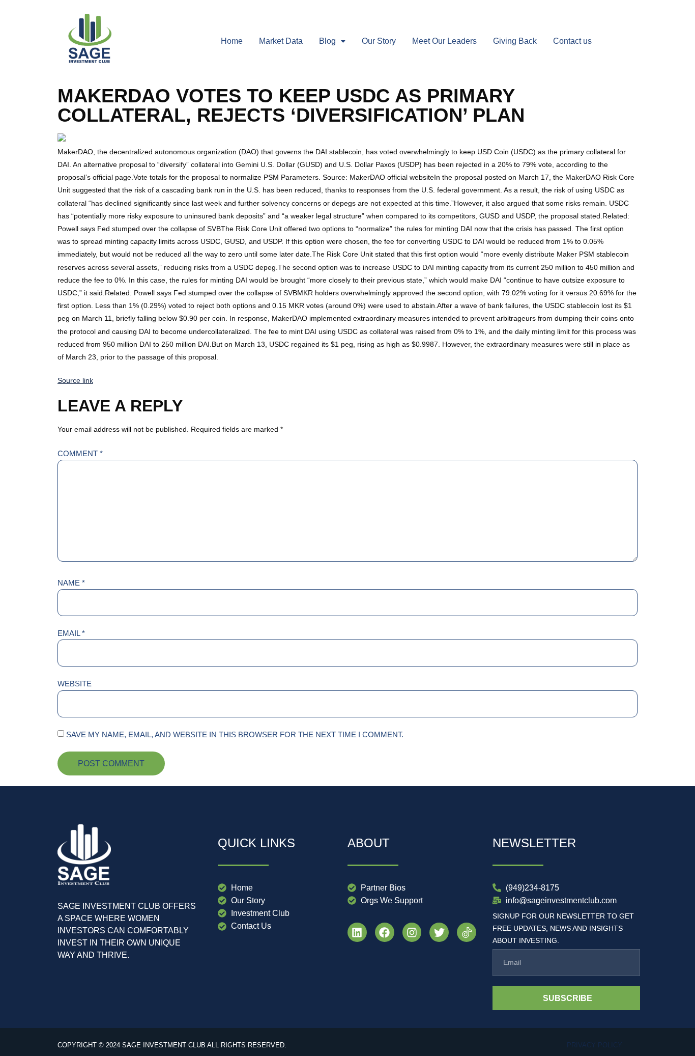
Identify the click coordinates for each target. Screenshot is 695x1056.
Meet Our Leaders (444, 41)
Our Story (379, 41)
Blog (327, 41)
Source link (75, 380)
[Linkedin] (357, 932)
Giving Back (515, 41)
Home (232, 41)
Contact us (572, 41)
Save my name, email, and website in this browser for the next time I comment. (234, 734)
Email (71, 633)
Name (71, 582)
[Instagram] (412, 932)
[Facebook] (384, 932)
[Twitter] (439, 932)
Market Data (281, 41)
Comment (80, 453)
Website (74, 683)
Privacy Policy (594, 1045)
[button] (332, 41)
